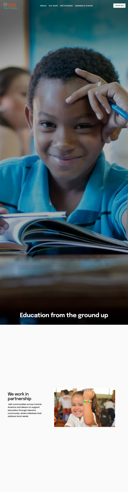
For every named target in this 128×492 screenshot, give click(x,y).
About (43, 5)
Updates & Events (84, 5)
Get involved (66, 5)
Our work (53, 5)
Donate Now (119, 5)
